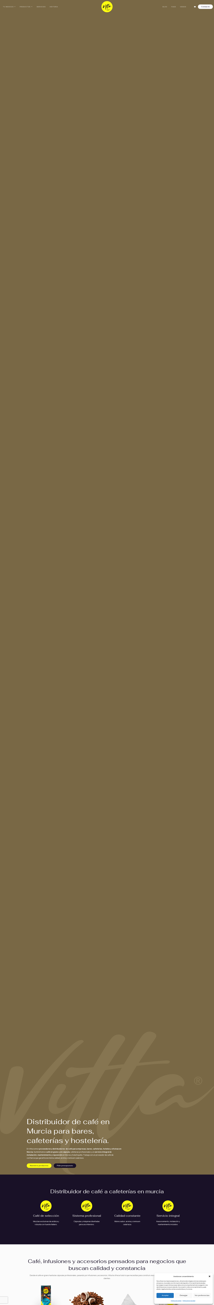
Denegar (183, 1295)
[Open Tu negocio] (15, 6)
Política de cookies (176, 1301)
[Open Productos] (32, 6)
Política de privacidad (189, 1301)
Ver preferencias (202, 1295)
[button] (209, 1276)
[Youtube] (195, 7)
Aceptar (165, 1295)
